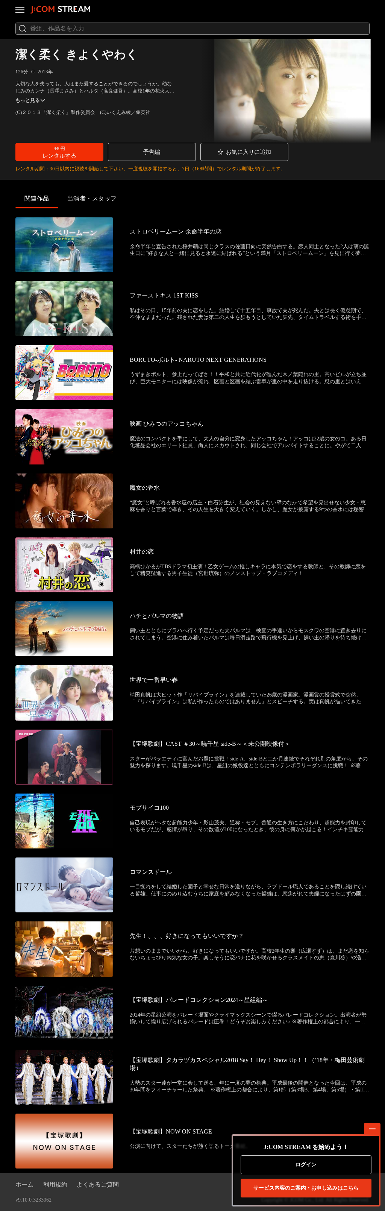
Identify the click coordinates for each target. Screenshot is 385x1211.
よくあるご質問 (98, 1184)
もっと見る (27, 100)
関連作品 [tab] (36, 198)
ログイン (306, 1164)
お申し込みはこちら (306, 1188)
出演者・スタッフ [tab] (92, 198)
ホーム (24, 1184)
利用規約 (55, 1184)
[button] (59, 152)
